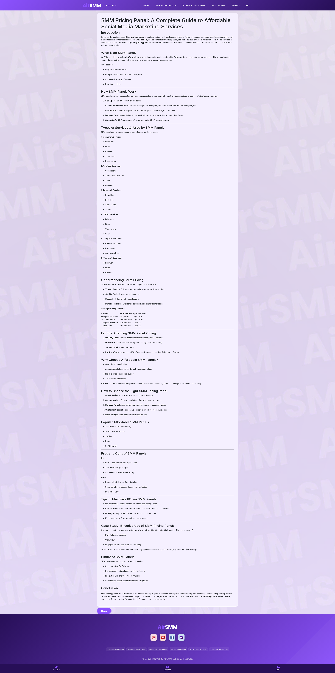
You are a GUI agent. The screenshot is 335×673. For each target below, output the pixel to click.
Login (278, 670)
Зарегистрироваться (166, 5)
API (247, 5)
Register (56, 670)
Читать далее (218, 5)
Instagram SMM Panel (136, 649)
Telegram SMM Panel (219, 649)
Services (236, 5)
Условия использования (193, 5)
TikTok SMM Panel (178, 649)
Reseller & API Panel (116, 649)
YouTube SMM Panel (198, 649)
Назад (104, 611)
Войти (146, 5)
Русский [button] (110, 5)
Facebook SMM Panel (158, 649)
